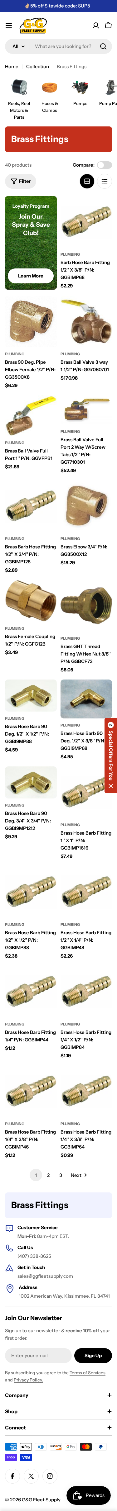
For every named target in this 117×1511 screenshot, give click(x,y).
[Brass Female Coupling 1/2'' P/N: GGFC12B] (31, 600)
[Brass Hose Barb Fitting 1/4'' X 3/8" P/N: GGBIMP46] (31, 1091)
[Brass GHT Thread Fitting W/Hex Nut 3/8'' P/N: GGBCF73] (86, 606)
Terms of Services (87, 1373)
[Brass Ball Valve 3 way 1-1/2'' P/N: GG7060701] (86, 322)
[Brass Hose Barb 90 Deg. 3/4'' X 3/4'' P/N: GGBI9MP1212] (31, 782)
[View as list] (104, 181)
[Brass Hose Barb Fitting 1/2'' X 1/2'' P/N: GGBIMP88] (31, 892)
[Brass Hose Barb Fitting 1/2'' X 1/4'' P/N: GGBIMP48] (86, 892)
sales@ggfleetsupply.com (45, 1276)
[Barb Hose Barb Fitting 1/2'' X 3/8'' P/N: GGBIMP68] (86, 222)
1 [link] (36, 1175)
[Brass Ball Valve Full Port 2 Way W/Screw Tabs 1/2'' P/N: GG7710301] (86, 410)
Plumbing (70, 254)
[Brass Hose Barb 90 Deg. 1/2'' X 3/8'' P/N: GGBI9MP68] (86, 699)
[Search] (103, 46)
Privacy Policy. (28, 1380)
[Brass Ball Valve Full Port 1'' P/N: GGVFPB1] (31, 416)
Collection (37, 66)
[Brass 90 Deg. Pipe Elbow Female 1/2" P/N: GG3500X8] (31, 322)
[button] (111, 755)
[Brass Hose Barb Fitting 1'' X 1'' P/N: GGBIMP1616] (86, 792)
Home (11, 66)
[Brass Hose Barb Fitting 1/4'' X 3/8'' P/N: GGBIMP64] (86, 1091)
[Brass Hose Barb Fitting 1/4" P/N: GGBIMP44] (31, 991)
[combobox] (58, 46)
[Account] (96, 25)
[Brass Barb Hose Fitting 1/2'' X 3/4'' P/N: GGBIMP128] (31, 506)
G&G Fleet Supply (41, 1500)
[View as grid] (87, 181)
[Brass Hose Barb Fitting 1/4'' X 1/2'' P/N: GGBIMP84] (86, 991)
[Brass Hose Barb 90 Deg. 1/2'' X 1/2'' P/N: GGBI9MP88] (31, 696)
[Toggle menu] (8, 25)
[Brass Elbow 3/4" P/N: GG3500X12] (86, 506)
